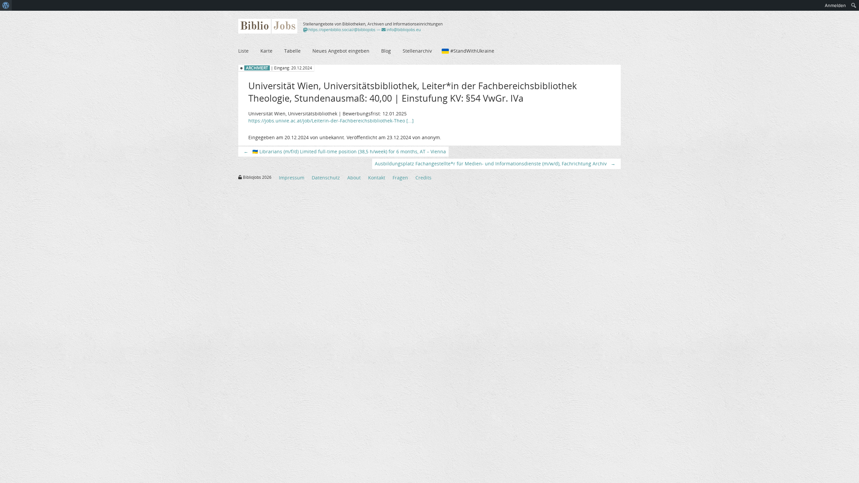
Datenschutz (326, 177)
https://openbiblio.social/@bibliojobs (341, 30)
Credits (423, 177)
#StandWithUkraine (472, 51)
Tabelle (292, 51)
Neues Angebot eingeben (340, 51)
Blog (386, 51)
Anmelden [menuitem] (835, 5)
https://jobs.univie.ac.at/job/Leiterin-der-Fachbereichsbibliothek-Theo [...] (331, 120)
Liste (243, 51)
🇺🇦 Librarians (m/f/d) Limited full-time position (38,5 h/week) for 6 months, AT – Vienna (345, 151)
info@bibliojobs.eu (403, 30)
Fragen (400, 177)
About (354, 177)
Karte (266, 51)
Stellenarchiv (417, 51)
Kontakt (376, 177)
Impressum (291, 177)
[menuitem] (6, 5)
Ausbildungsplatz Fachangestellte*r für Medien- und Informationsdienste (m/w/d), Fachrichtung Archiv (495, 163)
